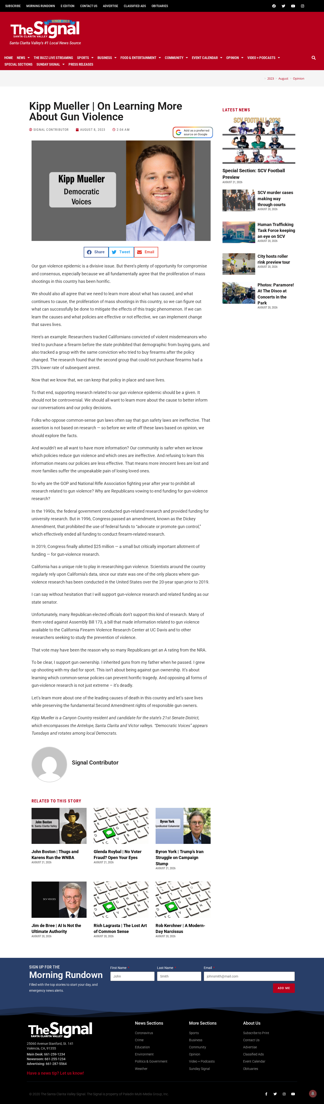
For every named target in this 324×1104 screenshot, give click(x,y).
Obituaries (160, 6)
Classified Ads (135, 6)
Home (8, 58)
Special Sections (18, 64)
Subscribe (13, 6)
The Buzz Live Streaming (53, 58)
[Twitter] (283, 5)
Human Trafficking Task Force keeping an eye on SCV (276, 230)
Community (174, 58)
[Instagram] (302, 5)
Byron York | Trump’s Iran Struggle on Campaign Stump (180, 857)
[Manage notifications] (313, 1093)
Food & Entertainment (138, 58)
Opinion (232, 58)
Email (208, 968)
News (21, 58)
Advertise (110, 6)
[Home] (261, 78)
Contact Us (88, 6)
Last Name (165, 968)
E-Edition (67, 6)
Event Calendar (205, 58)
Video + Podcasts (261, 58)
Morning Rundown (40, 6)
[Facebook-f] (266, 1094)
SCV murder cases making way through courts (275, 198)
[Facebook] (274, 5)
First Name (118, 968)
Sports (83, 58)
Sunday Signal (48, 64)
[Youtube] (293, 5)
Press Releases (81, 64)
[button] (313, 57)
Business (104, 58)
